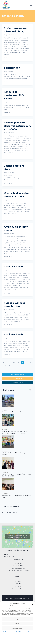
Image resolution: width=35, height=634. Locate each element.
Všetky (31, 390)
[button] (32, 604)
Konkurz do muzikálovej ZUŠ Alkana (14, 95)
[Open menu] (31, 4)
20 (31, 362)
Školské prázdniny (17, 589)
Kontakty (18, 584)
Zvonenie (17, 586)
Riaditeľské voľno (14, 266)
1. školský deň (12, 67)
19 (26, 362)
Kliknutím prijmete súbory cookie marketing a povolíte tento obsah (17, 536)
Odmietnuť (17, 623)
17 (18, 362)
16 (14, 362)
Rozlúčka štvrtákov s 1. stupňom (12, 412)
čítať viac (8, 58)
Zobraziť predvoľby (17, 628)
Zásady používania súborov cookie (10, 631)
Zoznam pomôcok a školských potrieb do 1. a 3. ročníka (17, 126)
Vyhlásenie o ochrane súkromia (24, 631)
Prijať (17, 619)
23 (5, 366)
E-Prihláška (17, 581)
